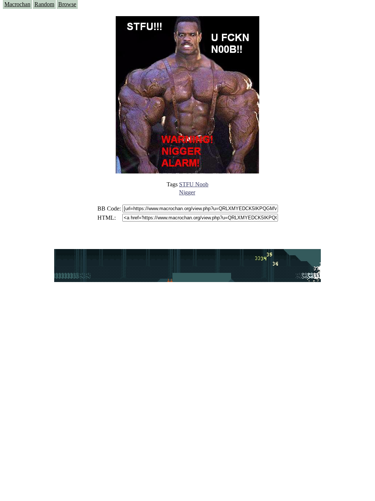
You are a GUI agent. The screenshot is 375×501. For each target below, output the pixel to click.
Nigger (187, 192)
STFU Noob (193, 184)
